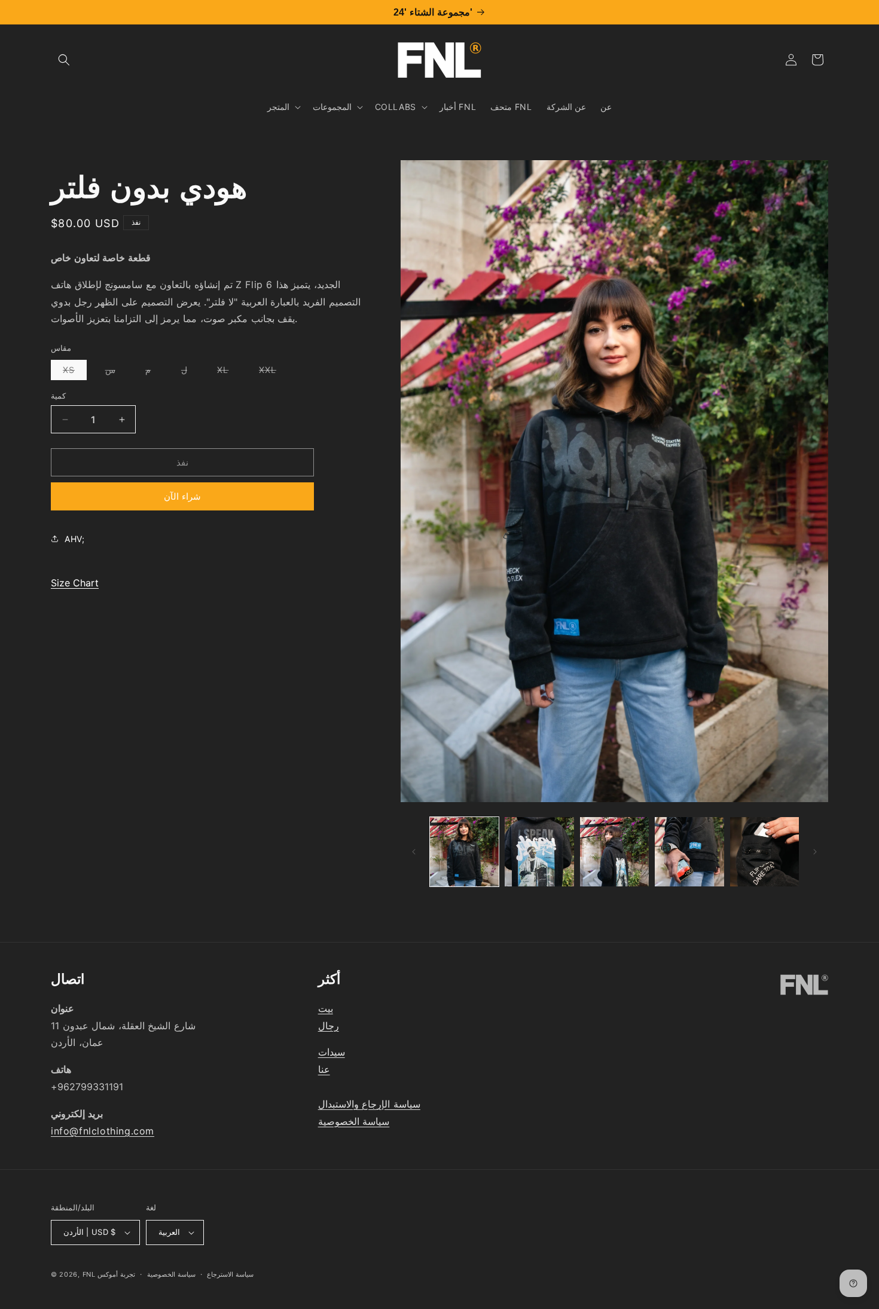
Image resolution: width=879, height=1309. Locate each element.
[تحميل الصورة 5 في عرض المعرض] (764, 851)
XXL (273, 372)
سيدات (331, 1052)
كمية (58, 395)
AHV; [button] (74, 538)
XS (75, 372)
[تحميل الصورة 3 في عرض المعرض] (614, 851)
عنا (324, 1069)
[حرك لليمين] (815, 852)
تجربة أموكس (116, 1274)
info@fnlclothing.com (102, 1131)
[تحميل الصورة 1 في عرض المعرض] (464, 851)
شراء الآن (182, 496)
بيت (325, 1008)
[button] (64, 60)
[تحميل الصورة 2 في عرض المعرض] (539, 851)
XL (228, 372)
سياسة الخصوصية (354, 1121)
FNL (89, 1274)
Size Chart (75, 583)
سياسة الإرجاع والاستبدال (369, 1104)
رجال (328, 1026)
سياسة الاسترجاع (230, 1274)
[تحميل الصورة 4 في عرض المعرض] (689, 851)
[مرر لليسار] (414, 852)
